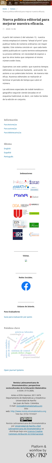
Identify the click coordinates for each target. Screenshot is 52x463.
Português (8, 156)
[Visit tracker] (26, 261)
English (7, 148)
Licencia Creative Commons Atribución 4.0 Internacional (26, 432)
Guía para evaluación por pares (18, 317)
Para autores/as (10, 128)
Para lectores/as (10, 124)
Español (7, 152)
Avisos (12, 9)
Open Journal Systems (14, 370)
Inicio (5, 9)
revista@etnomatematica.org (29, 406)
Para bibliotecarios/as (12, 132)
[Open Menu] (2, 2)
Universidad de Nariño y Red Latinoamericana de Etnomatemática (24, 427)
